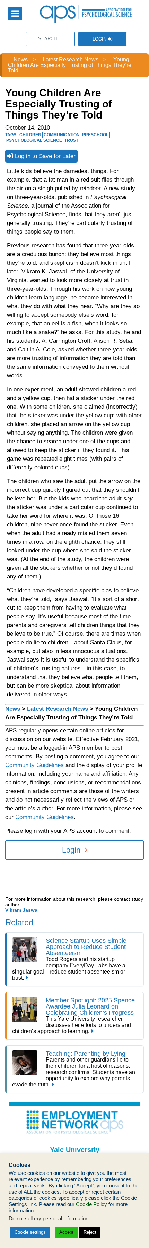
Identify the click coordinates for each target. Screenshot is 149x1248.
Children (30, 134)
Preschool (95, 134)
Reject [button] (90, 1232)
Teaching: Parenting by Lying (85, 1053)
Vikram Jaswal (22, 910)
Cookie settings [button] (30, 1232)
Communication (62, 134)
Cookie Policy (91, 1204)
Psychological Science (34, 140)
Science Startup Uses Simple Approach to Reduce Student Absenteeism (86, 947)
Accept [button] (66, 1232)
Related (19, 922)
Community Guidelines (34, 765)
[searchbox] (50, 39)
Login (100, 39)
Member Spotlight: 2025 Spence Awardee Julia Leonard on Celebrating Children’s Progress (90, 1006)
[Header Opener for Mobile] (15, 13)
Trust (71, 140)
